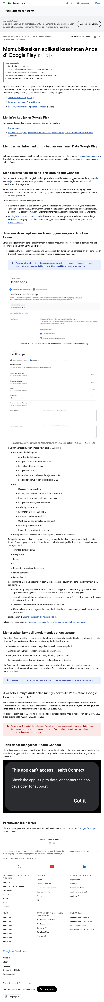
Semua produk (9, 974)
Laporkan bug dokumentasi (81, 921)
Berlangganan (47, 989)
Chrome (6, 962)
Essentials (25, 37)
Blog (5, 902)
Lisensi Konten (72, 851)
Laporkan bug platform (79, 917)
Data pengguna (15, 128)
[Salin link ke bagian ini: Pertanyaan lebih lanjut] (38, 823)
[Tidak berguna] (99, 37)
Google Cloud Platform (12, 970)
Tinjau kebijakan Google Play (20, 97)
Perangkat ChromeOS (79, 888)
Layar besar (75, 880)
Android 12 (7, 937)
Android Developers (10, 37)
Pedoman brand (25, 983)
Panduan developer (44, 924)
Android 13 (7, 933)
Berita (5, 898)
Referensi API (42, 928)
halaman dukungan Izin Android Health (40, 617)
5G (38, 900)
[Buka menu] (4, 3)
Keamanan (7, 890)
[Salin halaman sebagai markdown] (47, 55)
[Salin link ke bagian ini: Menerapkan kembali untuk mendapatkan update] (77, 632)
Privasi (39, 896)
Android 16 (7, 921)
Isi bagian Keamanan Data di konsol (24, 102)
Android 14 (7, 929)
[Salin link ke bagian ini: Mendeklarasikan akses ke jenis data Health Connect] (81, 173)
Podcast (6, 906)
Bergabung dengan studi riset (82, 929)
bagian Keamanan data (90, 156)
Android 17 (7, 917)
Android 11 (7, 941)
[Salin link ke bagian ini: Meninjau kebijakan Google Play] (51, 117)
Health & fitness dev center (18, 11)
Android (6, 882)
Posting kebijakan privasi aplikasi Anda (25, 216)
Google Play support (78, 925)
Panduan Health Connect (15, 40)
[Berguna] (95, 37)
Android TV (74, 896)
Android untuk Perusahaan (13, 886)
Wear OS (74, 884)
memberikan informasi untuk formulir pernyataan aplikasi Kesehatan (55, 622)
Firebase (6, 966)
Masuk (98, 3)
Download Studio (43, 932)
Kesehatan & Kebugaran (46, 888)
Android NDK (42, 936)
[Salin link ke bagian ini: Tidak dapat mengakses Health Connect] (63, 745)
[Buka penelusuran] (67, 3)
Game (39, 880)
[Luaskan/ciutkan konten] (21, 63)
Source (6, 894)
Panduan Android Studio (46, 920)
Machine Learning (44, 884)
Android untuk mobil (78, 892)
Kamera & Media (43, 892)
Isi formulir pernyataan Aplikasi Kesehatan (27, 107)
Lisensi (13, 983)
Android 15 (7, 925)
